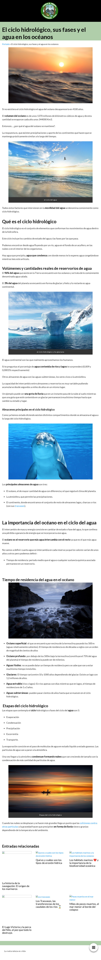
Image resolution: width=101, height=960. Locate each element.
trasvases (20, 505)
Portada (5, 44)
